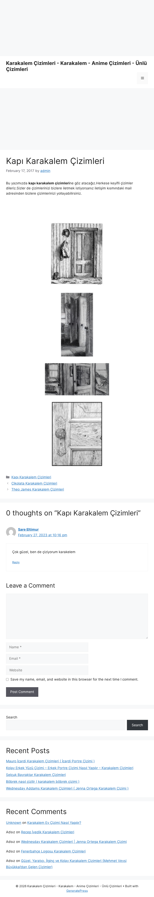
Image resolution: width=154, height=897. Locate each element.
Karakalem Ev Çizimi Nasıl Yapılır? (54, 823)
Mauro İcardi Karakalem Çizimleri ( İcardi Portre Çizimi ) (50, 761)
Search (11, 717)
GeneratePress (77, 891)
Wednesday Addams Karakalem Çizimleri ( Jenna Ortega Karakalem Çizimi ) (67, 788)
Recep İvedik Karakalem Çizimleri (47, 832)
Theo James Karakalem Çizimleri (37, 489)
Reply (16, 562)
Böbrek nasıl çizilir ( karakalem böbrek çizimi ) (42, 782)
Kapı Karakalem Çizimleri (31, 477)
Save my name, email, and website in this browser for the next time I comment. (74, 679)
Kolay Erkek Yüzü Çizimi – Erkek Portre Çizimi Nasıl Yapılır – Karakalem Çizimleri (69, 768)
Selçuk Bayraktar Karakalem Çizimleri (36, 775)
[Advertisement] (77, 28)
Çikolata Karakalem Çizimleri (34, 483)
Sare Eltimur (28, 529)
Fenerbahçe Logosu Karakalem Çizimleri (53, 851)
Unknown (13, 823)
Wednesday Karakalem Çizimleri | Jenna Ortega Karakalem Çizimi (74, 842)
